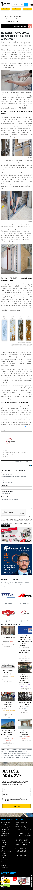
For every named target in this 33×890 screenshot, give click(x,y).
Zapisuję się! (16, 806)
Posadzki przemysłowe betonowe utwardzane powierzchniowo (25, 678)
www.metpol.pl (24, 427)
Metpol (5, 450)
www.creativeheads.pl (22, 844)
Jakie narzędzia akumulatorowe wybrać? (8, 672)
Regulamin (4, 862)
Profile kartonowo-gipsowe (24, 732)
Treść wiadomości (6, 497)
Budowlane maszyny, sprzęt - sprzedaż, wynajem (8, 710)
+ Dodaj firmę (5, 9)
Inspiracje (4, 846)
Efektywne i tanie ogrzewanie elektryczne (25, 704)
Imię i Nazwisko (5, 480)
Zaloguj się (4, 867)
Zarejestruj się (5, 865)
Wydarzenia (5, 849)
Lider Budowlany (7, 17)
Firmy (3, 838)
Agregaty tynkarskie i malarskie (8, 704)
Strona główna (5, 822)
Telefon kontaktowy (7, 491)
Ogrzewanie (28, 709)
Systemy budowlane (12, 21)
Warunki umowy (6, 851)
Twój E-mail (4, 485)
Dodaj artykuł (5, 827)
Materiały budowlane (12, 19)
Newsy (3, 840)
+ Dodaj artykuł (16, 9)
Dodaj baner (5, 829)
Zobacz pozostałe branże (20, 26)
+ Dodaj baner (27, 9)
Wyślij (5, 525)
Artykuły (18, 17)
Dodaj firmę (4, 825)
